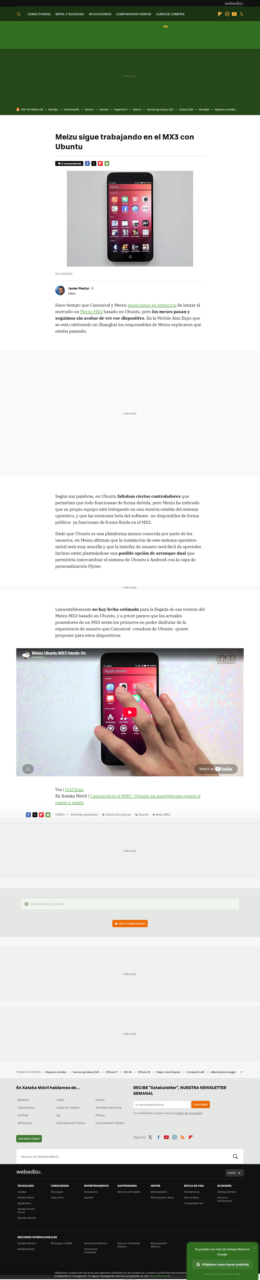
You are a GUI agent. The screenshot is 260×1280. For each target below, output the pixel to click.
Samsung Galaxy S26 (160, 109)
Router (89, 109)
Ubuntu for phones (118, 814)
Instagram (227, 14)
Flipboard (220, 14)
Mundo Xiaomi (26, 1218)
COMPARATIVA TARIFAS (133, 14)
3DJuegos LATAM (61, 1243)
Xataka (21, 1192)
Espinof (88, 1197)
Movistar (23, 1100)
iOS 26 (128, 1072)
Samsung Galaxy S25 (86, 1072)
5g (58, 1115)
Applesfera (24, 1203)
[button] (81, 288)
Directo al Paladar (128, 1192)
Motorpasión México (159, 1244)
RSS (182, 1136)
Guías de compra (67, 1107)
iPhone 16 (144, 1072)
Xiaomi (99, 1100)
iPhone (100, 1115)
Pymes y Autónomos (224, 1199)
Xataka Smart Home (26, 1210)
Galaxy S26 (186, 109)
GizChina (74, 789)
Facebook (87, 163)
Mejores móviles (225, 109)
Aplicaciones (26, 1107)
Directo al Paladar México (128, 1244)
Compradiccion (194, 1203)
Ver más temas (29, 1139)
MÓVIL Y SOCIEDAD (69, 14)
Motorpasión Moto (162, 1197)
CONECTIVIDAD (39, 14)
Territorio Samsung (108, 1107)
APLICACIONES (100, 14)
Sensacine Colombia (91, 1250)
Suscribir (201, 1104)
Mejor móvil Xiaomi (169, 1072)
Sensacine (91, 1192)
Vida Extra (57, 1197)
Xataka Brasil (25, 1249)
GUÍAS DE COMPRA (170, 14)
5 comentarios (71, 163)
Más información (160, 1276)
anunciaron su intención (152, 305)
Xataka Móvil (25, 1197)
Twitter (241, 14)
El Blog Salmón (226, 1192)
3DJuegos (57, 1192)
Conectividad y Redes (109, 1123)
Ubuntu (143, 814)
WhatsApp (24, 1123)
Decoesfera (191, 1197)
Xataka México (26, 1243)
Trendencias (192, 1192)
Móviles (53, 109)
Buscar (235, 1156)
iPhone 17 (112, 1072)
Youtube (234, 14)
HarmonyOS (71, 109)
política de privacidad (188, 1113)
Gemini (104, 109)
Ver (132, 923)
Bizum (137, 109)
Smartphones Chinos (70, 1123)
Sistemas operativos (84, 814)
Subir (232, 1173)
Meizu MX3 (91, 311)
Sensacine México (95, 1243)
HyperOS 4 (120, 109)
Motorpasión (159, 1192)
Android (22, 1115)
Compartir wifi (196, 1072)
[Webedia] (234, 3)
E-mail (106, 163)
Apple (60, 1100)
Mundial (204, 109)
